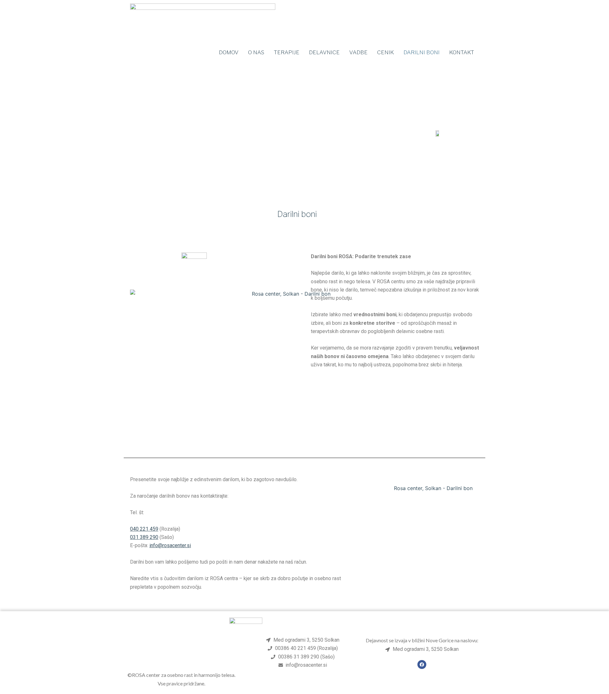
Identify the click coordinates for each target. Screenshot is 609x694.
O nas (256, 52)
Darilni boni (421, 52)
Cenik (385, 52)
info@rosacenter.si (170, 545)
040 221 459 (144, 529)
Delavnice (324, 52)
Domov (229, 52)
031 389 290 (144, 537)
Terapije (286, 52)
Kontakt (461, 52)
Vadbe (358, 52)
